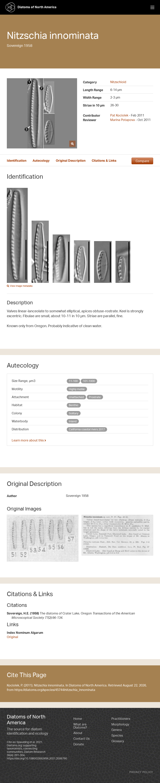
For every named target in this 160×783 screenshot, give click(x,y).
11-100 (73, 381)
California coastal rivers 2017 (87, 429)
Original (12, 637)
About (77, 733)
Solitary (73, 413)
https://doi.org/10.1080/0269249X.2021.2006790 (37, 758)
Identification (16, 160)
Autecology (41, 160)
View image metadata (20, 285)
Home (77, 719)
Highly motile (77, 389)
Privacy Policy (141, 772)
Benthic (73, 405)
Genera (116, 730)
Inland (72, 421)
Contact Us (81, 738)
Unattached (76, 397)
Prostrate (95, 397)
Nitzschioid (118, 82)
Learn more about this (28, 440)
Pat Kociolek (119, 115)
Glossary (117, 741)
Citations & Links (104, 160)
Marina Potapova (122, 120)
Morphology (120, 724)
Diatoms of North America (37, 7)
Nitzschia (27, 35)
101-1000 (89, 381)
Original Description (70, 160)
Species (117, 735)
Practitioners (120, 719)
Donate (78, 744)
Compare (142, 161)
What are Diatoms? (80, 725)
